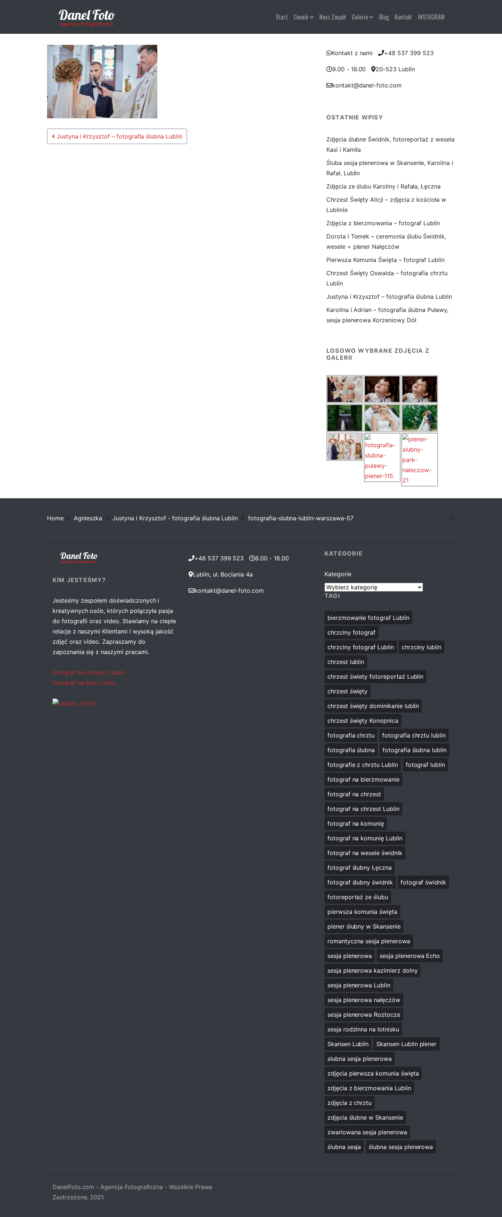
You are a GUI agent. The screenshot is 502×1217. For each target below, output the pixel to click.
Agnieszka (88, 518)
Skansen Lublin (348, 1044)
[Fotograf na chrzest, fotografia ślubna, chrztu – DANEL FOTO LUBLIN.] (87, 16)
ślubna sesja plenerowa (401, 1146)
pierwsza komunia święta (362, 911)
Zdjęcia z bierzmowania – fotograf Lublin (383, 223)
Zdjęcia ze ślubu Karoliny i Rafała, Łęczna (383, 186)
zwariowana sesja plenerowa (367, 1132)
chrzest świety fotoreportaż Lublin (375, 676)
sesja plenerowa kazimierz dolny (372, 970)
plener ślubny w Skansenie (364, 926)
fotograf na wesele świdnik (364, 853)
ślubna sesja (344, 1146)
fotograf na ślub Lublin (84, 682)
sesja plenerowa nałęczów (363, 1000)
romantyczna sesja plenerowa (368, 941)
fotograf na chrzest (354, 794)
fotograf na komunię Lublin (364, 838)
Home (55, 518)
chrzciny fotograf (351, 632)
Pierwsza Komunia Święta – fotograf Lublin (385, 259)
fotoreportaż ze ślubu (357, 897)
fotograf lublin (425, 764)
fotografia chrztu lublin (414, 735)
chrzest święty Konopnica (362, 720)
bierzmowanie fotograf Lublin (368, 617)
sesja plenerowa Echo (410, 955)
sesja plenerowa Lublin (358, 985)
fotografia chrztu (350, 735)
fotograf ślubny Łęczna (359, 867)
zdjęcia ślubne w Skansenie (365, 1117)
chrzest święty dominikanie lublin (373, 706)
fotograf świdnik (423, 882)
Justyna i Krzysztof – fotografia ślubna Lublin (118, 136)
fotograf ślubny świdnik (360, 882)
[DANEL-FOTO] (74, 703)
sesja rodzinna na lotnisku (363, 1029)
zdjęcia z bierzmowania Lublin (369, 1088)
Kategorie (337, 574)
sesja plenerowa (349, 955)
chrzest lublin (345, 661)
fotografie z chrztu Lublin (362, 764)
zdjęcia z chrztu (349, 1102)
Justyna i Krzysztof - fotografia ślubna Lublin (175, 518)
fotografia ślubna (351, 750)
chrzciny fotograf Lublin (360, 647)
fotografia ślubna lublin (415, 750)
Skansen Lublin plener (406, 1044)
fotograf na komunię (355, 823)
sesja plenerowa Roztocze (363, 1014)
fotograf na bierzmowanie (363, 779)
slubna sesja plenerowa (359, 1058)
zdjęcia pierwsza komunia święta (373, 1073)
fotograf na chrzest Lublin (89, 672)
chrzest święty (347, 691)
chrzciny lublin (421, 647)
